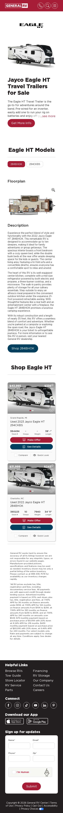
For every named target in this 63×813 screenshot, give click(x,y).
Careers (38, 690)
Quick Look (43, 455)
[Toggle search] (48, 6)
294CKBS (34, 164)
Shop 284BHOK (22, 348)
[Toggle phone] (40, 6)
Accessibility (51, 805)
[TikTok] (26, 705)
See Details (34, 446)
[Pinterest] (53, 705)
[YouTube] (35, 705)
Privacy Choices (30, 808)
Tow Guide (13, 675)
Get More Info (21, 123)
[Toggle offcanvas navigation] (55, 6)
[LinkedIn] (44, 705)
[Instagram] (17, 705)
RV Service (13, 685)
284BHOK (16, 164)
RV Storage (41, 675)
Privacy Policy (22, 805)
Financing (40, 671)
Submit (31, 786)
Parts (9, 690)
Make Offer (34, 440)
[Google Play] (37, 721)
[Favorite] (51, 409)
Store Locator (15, 680)
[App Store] (14, 721)
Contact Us (41, 685)
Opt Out (37, 805)
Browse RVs (13, 671)
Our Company (43, 680)
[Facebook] (8, 705)
